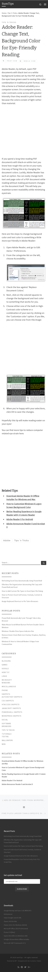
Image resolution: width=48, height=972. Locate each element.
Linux (4, 676)
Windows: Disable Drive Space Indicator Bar (18, 631)
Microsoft (7, 680)
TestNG (5, 736)
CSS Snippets (8, 701)
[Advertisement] (24, 130)
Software (6, 723)
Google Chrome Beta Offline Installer (16, 939)
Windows (6, 683)
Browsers (6, 726)
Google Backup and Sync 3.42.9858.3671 (17, 911)
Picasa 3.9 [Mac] (9, 932)
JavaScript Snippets (11, 708)
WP (16, 961)
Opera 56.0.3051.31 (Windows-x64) (15, 936)
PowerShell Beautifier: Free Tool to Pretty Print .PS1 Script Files (22, 860)
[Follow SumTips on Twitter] (25, 967)
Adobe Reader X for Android (19, 519)
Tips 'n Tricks (12, 13)
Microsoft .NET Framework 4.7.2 (15, 943)
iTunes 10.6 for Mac (10, 921)
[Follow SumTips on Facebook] (22, 967)
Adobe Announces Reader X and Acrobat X (17, 784)
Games (4, 665)
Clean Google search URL (12, 918)
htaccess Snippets (10, 704)
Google (5, 668)
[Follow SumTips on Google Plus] (29, 967)
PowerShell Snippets (12, 712)
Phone (5, 690)
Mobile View (30, 61)
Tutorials (7, 734)
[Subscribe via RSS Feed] (18, 967)
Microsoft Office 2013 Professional (16, 929)
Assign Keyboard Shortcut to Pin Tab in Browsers (20, 601)
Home (4, 13)
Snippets (6, 694)
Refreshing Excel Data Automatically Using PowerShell (22, 581)
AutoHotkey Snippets (12, 697)
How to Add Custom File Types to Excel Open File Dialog (22, 591)
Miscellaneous (9, 686)
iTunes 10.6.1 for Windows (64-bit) (15, 925)
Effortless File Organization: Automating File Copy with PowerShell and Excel (22, 585)
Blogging (6, 661)
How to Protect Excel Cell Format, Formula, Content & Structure (22, 596)
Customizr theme (35, 961)
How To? (6, 672)
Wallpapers (7, 740)
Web (4, 744)
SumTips (20, 958)
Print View (12, 61)
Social (5, 720)
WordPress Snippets (11, 716)
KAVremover (8, 914)
